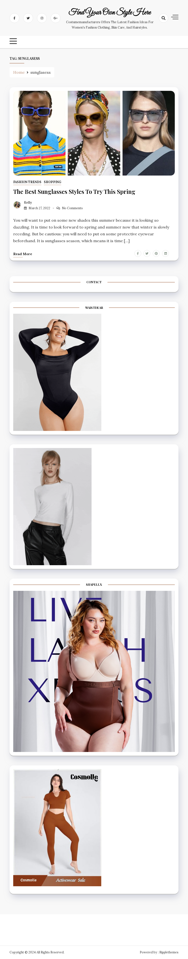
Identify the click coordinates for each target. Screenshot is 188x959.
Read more (22, 254)
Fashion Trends (27, 182)
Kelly (28, 202)
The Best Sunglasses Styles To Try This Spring (74, 191)
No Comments (72, 208)
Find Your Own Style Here (110, 13)
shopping (52, 182)
